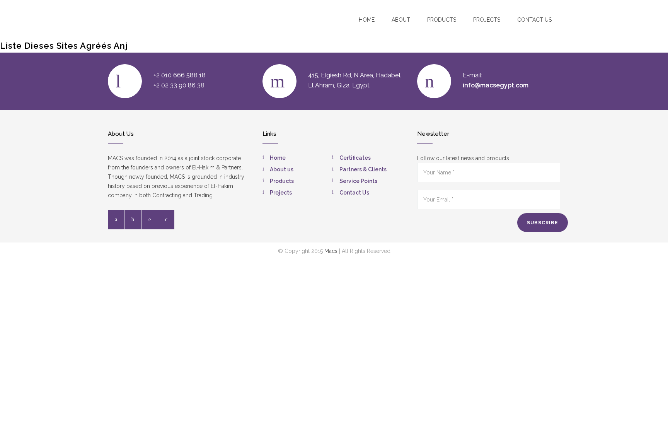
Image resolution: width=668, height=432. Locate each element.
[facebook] (116, 220)
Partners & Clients (363, 169)
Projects (486, 20)
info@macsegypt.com (495, 85)
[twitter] (132, 220)
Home (367, 20)
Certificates (355, 158)
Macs (330, 251)
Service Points (358, 181)
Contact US (534, 20)
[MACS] (153, 19)
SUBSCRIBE (542, 222)
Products (441, 20)
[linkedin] (149, 220)
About (401, 20)
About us (281, 169)
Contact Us (354, 193)
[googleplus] (166, 220)
